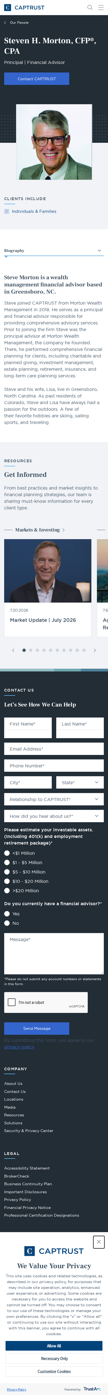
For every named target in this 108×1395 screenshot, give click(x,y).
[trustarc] (91, 1389)
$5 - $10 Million (28, 872)
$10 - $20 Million (30, 881)
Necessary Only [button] (54, 1358)
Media (10, 1107)
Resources (14, 1114)
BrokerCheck (16, 1176)
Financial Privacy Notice (27, 1207)
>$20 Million (25, 890)
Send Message (36, 1028)
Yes (16, 913)
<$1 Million (23, 853)
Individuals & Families (34, 211)
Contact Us (15, 1091)
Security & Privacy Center (28, 1130)
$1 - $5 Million (27, 862)
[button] (98, 1242)
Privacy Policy (16, 1389)
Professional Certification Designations (41, 1216)
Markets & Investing (37, 530)
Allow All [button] (54, 1345)
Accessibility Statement (27, 1168)
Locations (13, 1099)
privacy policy (19, 1047)
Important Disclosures (25, 1191)
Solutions (13, 1122)
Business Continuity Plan (28, 1183)
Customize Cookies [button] (54, 1371)
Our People (19, 22)
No (15, 923)
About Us (13, 1083)
